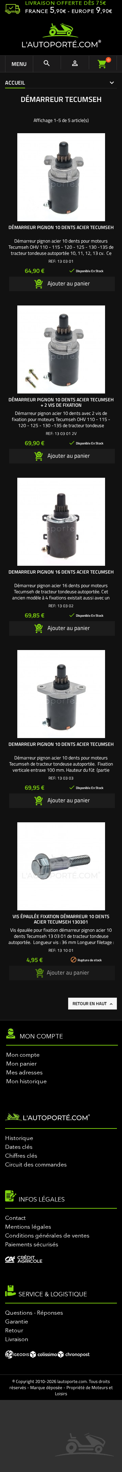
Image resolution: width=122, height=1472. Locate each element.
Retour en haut (93, 1003)
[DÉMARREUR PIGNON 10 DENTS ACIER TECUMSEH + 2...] (61, 349)
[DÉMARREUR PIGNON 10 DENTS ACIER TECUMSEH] (61, 177)
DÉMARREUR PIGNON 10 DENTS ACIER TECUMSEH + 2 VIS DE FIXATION (61, 402)
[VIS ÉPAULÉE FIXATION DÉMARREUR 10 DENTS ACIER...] (61, 866)
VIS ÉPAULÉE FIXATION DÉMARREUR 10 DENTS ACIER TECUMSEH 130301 (61, 919)
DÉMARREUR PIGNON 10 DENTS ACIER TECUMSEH (61, 227)
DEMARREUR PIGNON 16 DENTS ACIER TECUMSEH (61, 571)
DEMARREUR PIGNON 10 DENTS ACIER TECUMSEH (61, 744)
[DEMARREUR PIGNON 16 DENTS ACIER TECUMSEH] (61, 522)
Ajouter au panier (68, 283)
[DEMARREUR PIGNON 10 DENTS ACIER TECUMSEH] (61, 694)
